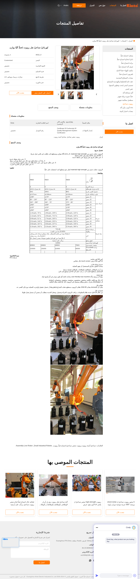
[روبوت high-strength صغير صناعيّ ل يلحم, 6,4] (86, 485)
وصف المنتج (53, 107)
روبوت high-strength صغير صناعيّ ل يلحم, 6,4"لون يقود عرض (87, 503)
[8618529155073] (90, 561)
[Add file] (134, 575)
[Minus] (97, 527)
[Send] (97, 575)
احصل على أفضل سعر (42, 93)
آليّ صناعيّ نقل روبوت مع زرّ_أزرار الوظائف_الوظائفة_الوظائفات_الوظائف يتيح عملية (53, 503)
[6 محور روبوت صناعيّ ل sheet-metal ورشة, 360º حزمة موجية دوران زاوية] (120, 485)
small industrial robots (43, 446)
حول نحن (102, 5)
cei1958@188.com (87, 555)
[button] (132, 490)
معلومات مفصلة (85, 107)
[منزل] (132, 5)
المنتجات (113, 5)
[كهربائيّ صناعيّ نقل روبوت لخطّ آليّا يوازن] (77, 67)
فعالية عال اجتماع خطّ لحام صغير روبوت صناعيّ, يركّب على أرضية (22, 503)
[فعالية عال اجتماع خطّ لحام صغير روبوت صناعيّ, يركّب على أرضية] (19, 485)
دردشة (79, 5)
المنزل (92, 5)
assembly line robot (24, 446)
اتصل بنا (123, 5)
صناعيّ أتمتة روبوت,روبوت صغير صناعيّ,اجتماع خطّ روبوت (74, 446)
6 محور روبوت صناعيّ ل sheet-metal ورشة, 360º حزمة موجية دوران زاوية (121, 503)
